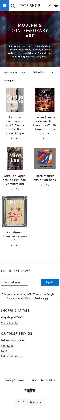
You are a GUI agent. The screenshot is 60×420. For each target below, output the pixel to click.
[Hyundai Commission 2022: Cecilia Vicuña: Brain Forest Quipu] (15, 100)
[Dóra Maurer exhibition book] (45, 159)
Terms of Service (34, 298)
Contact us (7, 345)
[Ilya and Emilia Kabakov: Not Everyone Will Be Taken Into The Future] (45, 100)
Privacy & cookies (15, 380)
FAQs (4, 351)
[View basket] (56, 5)
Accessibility (48, 380)
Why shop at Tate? (11, 317)
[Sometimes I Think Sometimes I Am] (15, 212)
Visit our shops (10, 322)
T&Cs (33, 380)
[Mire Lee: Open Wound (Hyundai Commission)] (15, 159)
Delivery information (13, 340)
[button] (13, 6)
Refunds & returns (11, 356)
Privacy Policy (13, 298)
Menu (5, 5)
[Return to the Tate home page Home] (30, 6)
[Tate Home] (30, 391)
